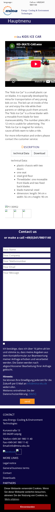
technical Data (21, 153)
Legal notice (9, 463)
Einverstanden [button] (27, 507)
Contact (7, 473)
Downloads (9, 477)
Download (39, 153)
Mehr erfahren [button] (12, 499)
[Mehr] (32, 394)
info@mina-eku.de (37, 383)
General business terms (16, 468)
